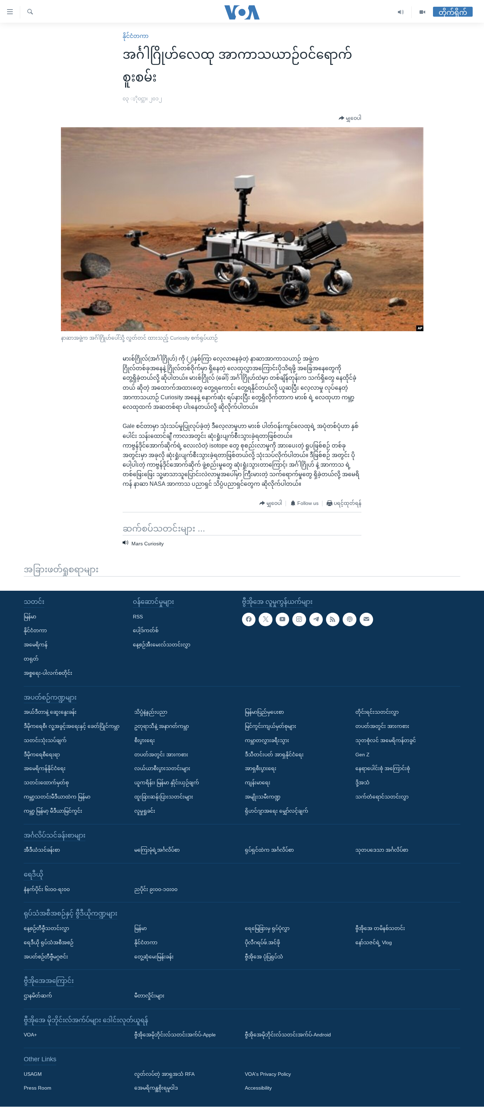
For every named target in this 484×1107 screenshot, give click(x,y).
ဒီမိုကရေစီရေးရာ (42, 754)
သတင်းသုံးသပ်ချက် (45, 740)
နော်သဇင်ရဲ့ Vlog (373, 942)
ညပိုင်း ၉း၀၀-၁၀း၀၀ (156, 889)
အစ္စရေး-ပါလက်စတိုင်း (48, 673)
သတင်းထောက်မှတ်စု (46, 782)
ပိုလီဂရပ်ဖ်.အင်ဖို (262, 942)
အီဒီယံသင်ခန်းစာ (42, 850)
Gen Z (362, 754)
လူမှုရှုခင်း (144, 811)
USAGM (33, 1074)
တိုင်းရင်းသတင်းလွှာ (377, 712)
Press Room (37, 1088)
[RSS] (332, 619)
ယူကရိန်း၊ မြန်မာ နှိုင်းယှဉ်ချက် (166, 782)
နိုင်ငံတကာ (135, 36)
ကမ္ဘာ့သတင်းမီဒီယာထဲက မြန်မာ (57, 797)
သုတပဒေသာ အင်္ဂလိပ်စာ (381, 850)
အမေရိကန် (35, 644)
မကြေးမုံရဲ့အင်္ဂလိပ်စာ (157, 850)
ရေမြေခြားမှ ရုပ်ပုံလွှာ (267, 928)
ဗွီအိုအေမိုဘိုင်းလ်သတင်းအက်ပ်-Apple (175, 1035)
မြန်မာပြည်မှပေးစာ (264, 712)
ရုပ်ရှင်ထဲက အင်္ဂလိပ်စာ (269, 850)
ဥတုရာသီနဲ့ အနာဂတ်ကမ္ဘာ (161, 726)
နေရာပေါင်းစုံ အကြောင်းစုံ (382, 769)
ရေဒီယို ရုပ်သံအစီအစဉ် (48, 942)
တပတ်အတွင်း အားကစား (161, 754)
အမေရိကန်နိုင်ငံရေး (45, 769)
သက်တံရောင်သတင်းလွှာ (382, 797)
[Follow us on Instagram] (299, 619)
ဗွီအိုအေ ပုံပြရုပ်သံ (264, 956)
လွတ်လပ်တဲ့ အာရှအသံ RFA (164, 1074)
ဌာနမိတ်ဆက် (38, 995)
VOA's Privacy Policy (268, 1074)
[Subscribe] (366, 619)
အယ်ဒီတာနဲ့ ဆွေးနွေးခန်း (50, 712)
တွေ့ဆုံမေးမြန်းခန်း (154, 956)
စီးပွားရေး (144, 740)
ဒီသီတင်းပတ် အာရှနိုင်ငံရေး (274, 754)
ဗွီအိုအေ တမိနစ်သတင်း (380, 928)
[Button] (350, 118)
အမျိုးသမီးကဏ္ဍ (263, 797)
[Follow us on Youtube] (282, 619)
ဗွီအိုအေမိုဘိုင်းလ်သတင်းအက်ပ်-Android (288, 1035)
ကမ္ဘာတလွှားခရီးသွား (267, 740)
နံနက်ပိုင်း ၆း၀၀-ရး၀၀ (47, 889)
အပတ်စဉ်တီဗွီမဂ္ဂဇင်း (46, 956)
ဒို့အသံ (362, 782)
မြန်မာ (30, 616)
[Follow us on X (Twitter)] (265, 619)
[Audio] (401, 12)
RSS (138, 616)
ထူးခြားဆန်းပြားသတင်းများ (163, 797)
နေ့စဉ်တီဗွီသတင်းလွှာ (46, 928)
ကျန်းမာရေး (257, 782)
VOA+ (30, 1035)
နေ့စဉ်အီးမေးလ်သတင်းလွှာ (161, 644)
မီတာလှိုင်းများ (149, 995)
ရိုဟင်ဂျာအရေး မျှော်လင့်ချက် (276, 811)
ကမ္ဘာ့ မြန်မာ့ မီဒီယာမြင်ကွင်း (53, 811)
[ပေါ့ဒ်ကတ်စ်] (349, 619)
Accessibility (258, 1088)
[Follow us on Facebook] (248, 619)
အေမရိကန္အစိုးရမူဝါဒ (156, 1088)
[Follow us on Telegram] (316, 619)
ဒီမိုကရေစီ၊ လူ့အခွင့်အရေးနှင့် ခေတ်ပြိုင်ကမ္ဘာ (71, 726)
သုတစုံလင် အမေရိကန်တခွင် (385, 740)
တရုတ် (31, 659)
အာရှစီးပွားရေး (260, 769)
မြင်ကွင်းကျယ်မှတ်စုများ (270, 726)
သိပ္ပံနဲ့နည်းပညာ (150, 712)
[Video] (422, 12)
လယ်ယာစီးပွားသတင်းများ (162, 769)
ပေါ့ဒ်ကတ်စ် (145, 631)
